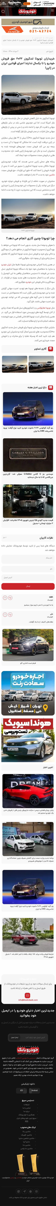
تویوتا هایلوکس (44, 308)
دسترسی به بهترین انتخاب (26, 1058)
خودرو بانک (49, 38)
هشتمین (18, 1178)
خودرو (28, 282)
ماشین (52, 175)
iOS (21, 1090)
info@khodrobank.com (28, 1000)
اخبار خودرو (38, 38)
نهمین (12, 1178)
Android (35, 1090)
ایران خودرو (6, 264)
